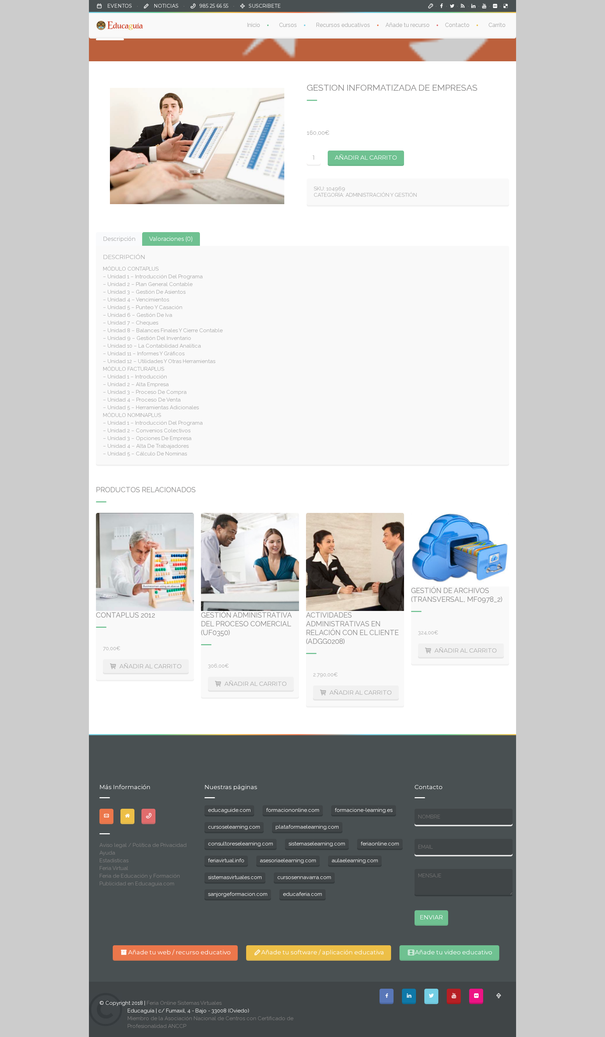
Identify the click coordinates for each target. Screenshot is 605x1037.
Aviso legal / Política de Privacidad (143, 845)
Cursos (288, 25)
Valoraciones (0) (171, 239)
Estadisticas (113, 860)
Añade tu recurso (407, 25)
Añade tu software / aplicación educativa (322, 952)
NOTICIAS (165, 6)
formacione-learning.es (363, 810)
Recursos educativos (343, 25)
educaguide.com (229, 810)
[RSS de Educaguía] (462, 6)
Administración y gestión (381, 195)
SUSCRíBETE (265, 6)
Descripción (119, 239)
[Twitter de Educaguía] (452, 6)
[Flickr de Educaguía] (495, 6)
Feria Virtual (113, 868)
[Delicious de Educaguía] (505, 6)
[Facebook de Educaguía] (441, 6)
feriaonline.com (380, 844)
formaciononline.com (292, 810)
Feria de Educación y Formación (139, 876)
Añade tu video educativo (453, 952)
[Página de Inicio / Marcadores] (430, 6)
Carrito (497, 25)
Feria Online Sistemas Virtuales (184, 1003)
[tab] (119, 239)
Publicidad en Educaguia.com (136, 884)
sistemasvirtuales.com (235, 877)
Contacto (457, 25)
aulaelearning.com (355, 860)
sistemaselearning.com (316, 844)
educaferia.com (302, 894)
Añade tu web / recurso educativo (179, 952)
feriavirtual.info (226, 860)
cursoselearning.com (234, 827)
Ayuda (107, 853)
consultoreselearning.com (240, 844)
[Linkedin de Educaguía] (473, 6)
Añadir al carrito (366, 157)
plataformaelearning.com (307, 827)
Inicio (253, 25)
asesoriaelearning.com (288, 860)
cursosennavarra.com (304, 877)
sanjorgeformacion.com (237, 894)
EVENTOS (119, 6)
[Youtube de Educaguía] (484, 6)
